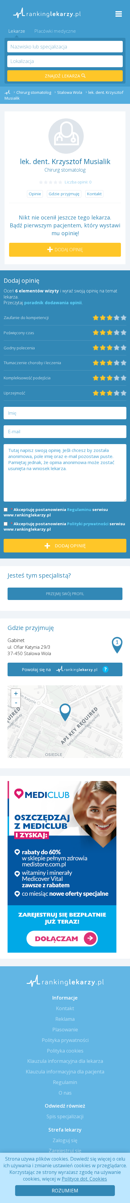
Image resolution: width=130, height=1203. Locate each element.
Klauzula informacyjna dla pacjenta (65, 1071)
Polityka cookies (65, 1050)
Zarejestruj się (65, 1150)
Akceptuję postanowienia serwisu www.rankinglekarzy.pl (56, 512)
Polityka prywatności (65, 1040)
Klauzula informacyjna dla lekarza (65, 1061)
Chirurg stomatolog (65, 169)
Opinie (35, 193)
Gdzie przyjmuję (64, 193)
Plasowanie (65, 1029)
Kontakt (94, 193)
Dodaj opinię (69, 249)
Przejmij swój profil (65, 593)
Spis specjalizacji (65, 1116)
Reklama (65, 1019)
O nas (65, 1092)
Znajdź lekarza (63, 76)
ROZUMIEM (65, 1190)
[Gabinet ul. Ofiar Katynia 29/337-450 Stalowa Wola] (65, 712)
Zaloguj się (65, 1140)
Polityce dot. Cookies (84, 1178)
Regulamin (65, 1082)
